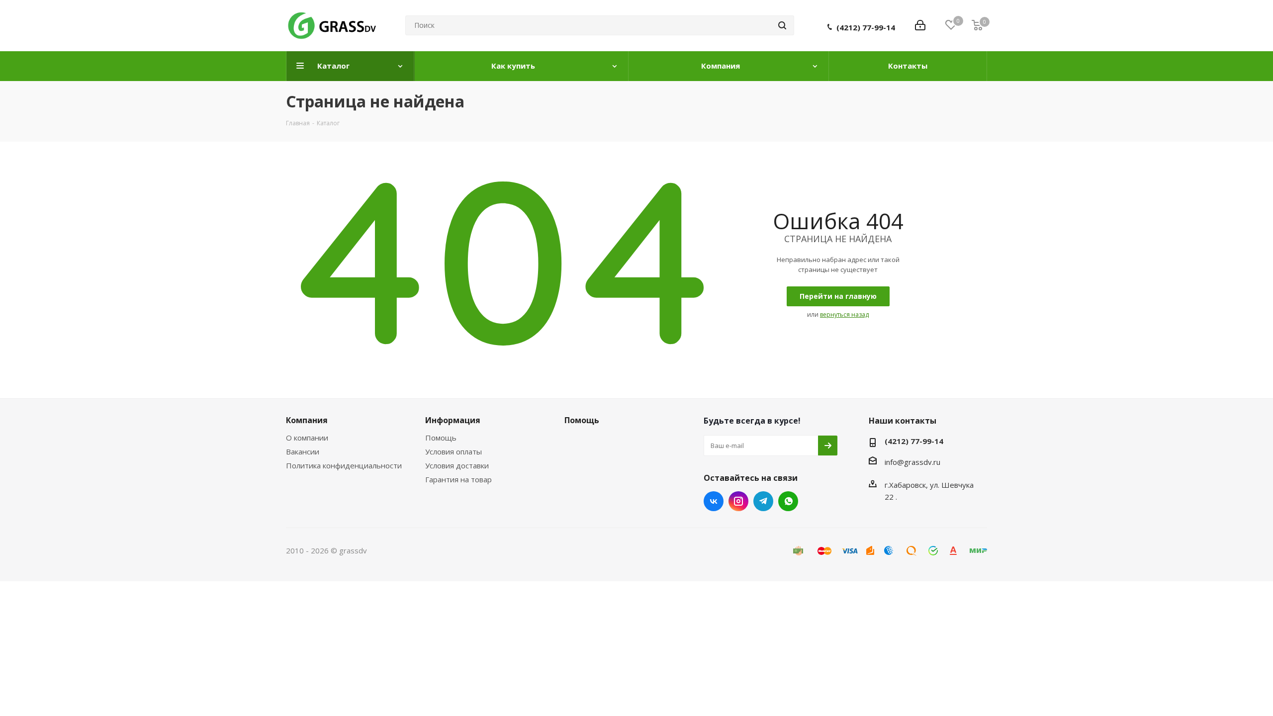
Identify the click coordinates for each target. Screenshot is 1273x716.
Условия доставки (457, 465)
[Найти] (782, 25)
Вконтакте (714, 501)
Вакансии (302, 451)
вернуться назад (844, 314)
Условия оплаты (453, 451)
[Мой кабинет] (920, 25)
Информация (452, 420)
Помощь (440, 438)
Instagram (738, 501)
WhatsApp (788, 501)
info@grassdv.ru (912, 462)
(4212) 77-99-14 (865, 27)
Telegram (763, 501)
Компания (307, 420)
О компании (307, 438)
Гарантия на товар (458, 479)
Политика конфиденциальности (344, 465)
